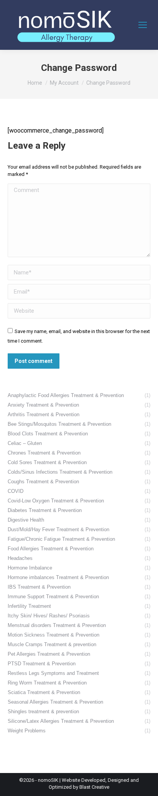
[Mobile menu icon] (142, 25)
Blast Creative (94, 787)
